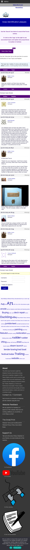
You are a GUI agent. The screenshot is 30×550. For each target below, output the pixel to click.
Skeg (23, 342)
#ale (2, 298)
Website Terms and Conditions (10, 423)
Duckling (6, 317)
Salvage (8, 342)
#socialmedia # (18, 298)
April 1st (8, 309)
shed (19, 342)
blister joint (20, 309)
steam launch (16, 345)
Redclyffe (10, 333)
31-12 (23, 298)
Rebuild (4, 333)
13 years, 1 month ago (10, 65)
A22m (26, 298)
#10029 (26, 117)
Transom (27, 354)
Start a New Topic (7, 51)
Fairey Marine (20, 317)
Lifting (27, 326)
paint (13, 329)
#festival (9, 298)
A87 (14, 304)
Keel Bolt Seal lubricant (22, 323)
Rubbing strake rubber (7, 338)
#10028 (26, 99)
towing (14, 349)
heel (16, 320)
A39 (28, 298)
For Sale (5, 320)
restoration (21, 333)
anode (3, 309)
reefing (14, 333)
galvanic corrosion (11, 320)
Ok (11, 547)
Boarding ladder (26, 309)
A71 (10, 303)
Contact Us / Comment (12, 395)
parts (24, 329)
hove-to (22, 320)
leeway (18, 326)
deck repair (19, 312)
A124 (17, 304)
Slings (25, 342)
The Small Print (8, 420)
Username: (4, 278)
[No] (28, 543)
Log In (4, 288)
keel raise (12, 326)
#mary (13, 298)
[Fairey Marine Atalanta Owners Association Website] (4, 14)
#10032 (26, 212)
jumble (8, 323)
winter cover (22, 358)
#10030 (26, 148)
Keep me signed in (7, 284)
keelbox (7, 326)
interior (25, 320)
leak (15, 326)
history (18, 320)
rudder (16, 337)
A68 (6, 304)
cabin (10, 312)
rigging (28, 333)
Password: (4, 281)
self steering (13, 342)
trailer (11, 354)
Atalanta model (14, 309)
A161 (19, 304)
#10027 (27, 72)
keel (14, 323)
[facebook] (24, 11)
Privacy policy (17, 547)
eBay (14, 317)
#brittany (5, 298)
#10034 (26, 250)
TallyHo (25, 346)
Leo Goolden (23, 326)
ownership (9, 329)
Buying (5, 312)
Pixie (26, 329)
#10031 (27, 175)
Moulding (5, 329)
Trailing (20, 353)
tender (7, 349)
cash (13, 312)
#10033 (26, 229)
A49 (3, 304)
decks (26, 312)
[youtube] (26, 11)
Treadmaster (8, 358)
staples (8, 346)
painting (18, 329)
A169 (21, 304)
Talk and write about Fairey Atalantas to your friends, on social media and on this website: (13, 438)
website (15, 358)
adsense (25, 304)
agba (28, 304)
